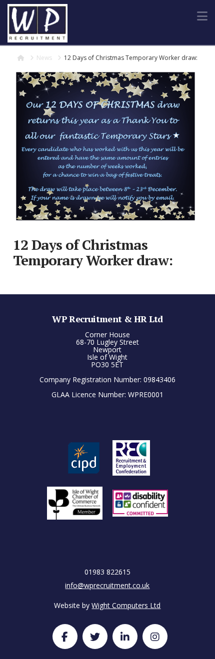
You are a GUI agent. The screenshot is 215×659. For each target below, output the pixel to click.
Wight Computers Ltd (126, 605)
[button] (202, 16)
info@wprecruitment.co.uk (107, 585)
